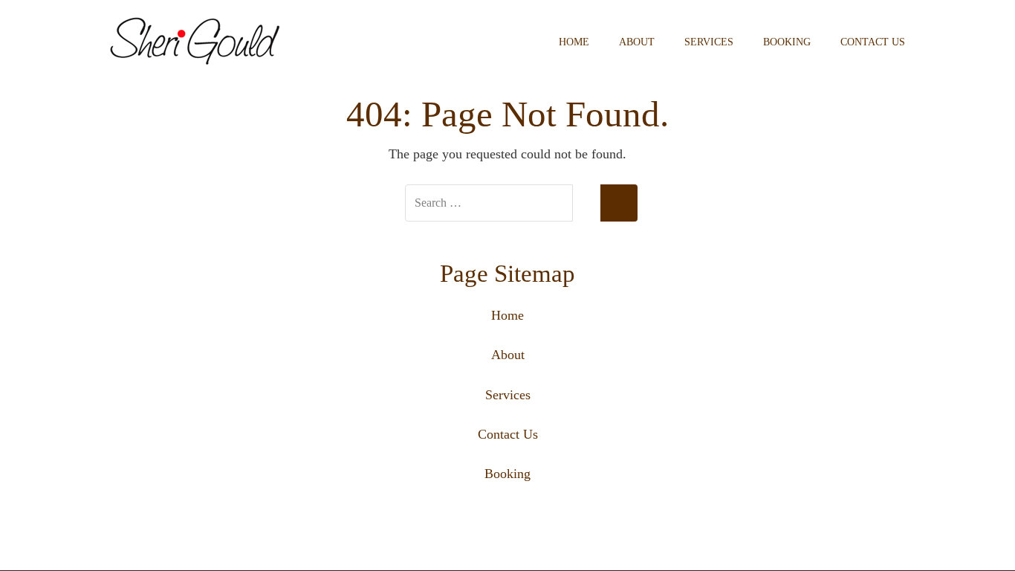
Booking (787, 42)
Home (574, 42)
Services (708, 42)
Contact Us (872, 42)
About (637, 42)
